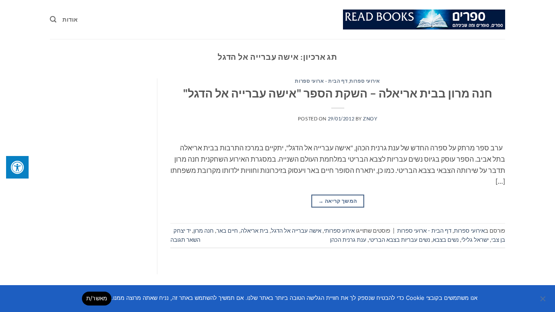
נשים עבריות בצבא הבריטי (399, 239)
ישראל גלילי (475, 239)
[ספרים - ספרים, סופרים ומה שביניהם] (424, 19)
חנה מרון (203, 230)
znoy (370, 118)
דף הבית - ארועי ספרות (321, 81)
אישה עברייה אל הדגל (296, 230)
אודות (70, 19)
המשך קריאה (337, 201)
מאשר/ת (97, 298)
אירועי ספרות (364, 81)
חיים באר (227, 230)
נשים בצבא (446, 239)
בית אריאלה (254, 230)
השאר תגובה (185, 239)
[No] (543, 301)
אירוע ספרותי (339, 230)
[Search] (53, 19)
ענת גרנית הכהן (348, 239)
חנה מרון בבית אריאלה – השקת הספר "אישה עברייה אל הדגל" (337, 93)
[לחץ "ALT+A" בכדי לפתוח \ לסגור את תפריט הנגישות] (17, 167)
